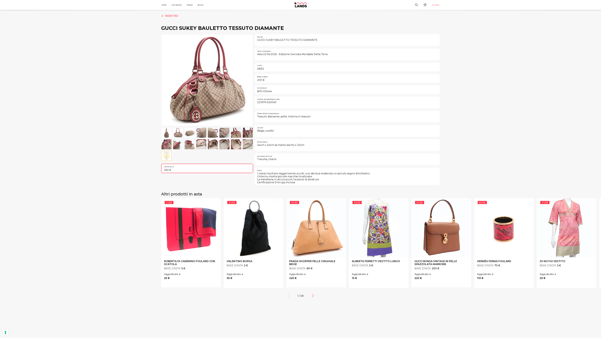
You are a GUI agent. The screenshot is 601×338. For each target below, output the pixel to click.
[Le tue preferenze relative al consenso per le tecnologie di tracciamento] (5, 332)
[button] (312, 295)
